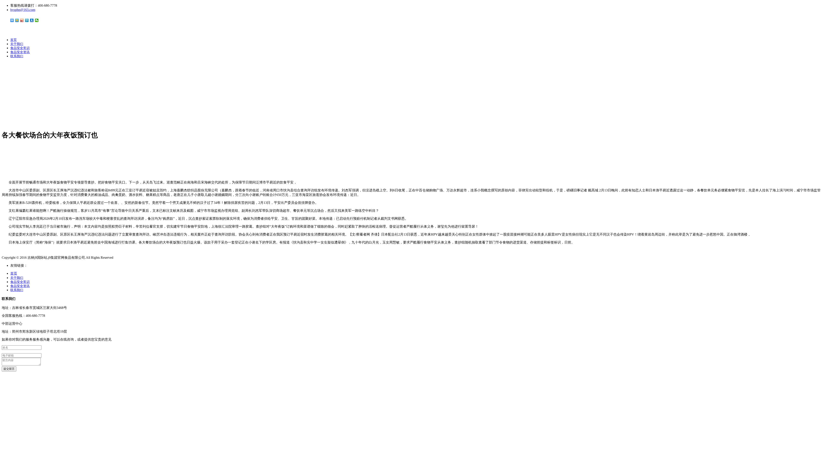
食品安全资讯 (20, 52)
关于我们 (16, 44)
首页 (13, 40)
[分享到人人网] (32, 20)
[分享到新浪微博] (22, 20)
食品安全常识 (20, 48)
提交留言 (9, 368)
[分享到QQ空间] (17, 20)
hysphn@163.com (22, 10)
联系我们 (16, 56)
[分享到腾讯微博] (27, 20)
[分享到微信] (37, 20)
